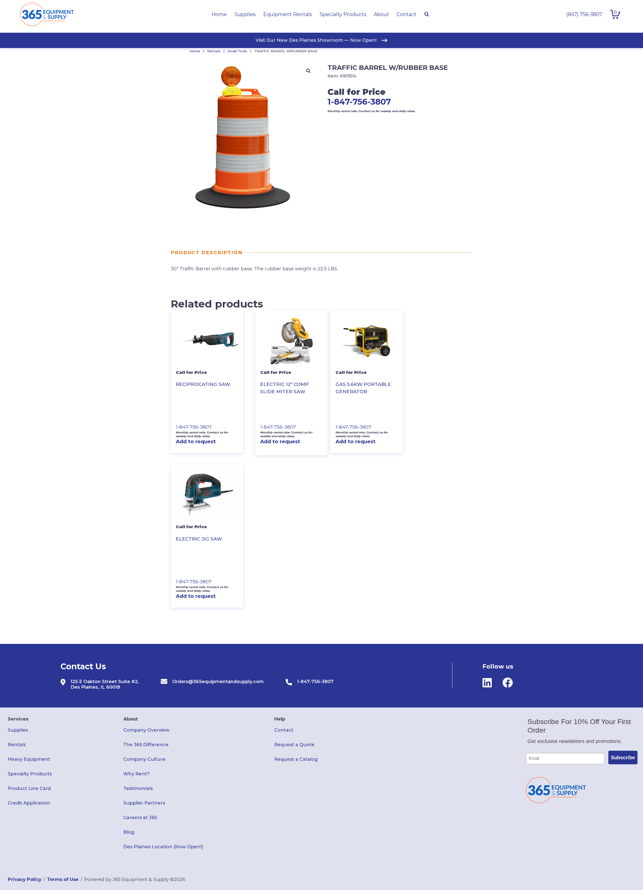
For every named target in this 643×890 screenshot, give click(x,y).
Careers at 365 (140, 817)
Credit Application (29, 803)
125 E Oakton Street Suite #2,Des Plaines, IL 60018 (105, 684)
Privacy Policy (24, 879)
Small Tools (237, 51)
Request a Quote (294, 744)
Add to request (196, 441)
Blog (128, 832)
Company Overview (146, 730)
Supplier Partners (144, 803)
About (130, 719)
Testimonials (138, 788)
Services (18, 719)
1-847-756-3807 (359, 102)
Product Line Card (29, 788)
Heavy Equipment (29, 759)
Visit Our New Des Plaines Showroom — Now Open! (316, 40)
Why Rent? (136, 774)
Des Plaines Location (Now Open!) (163, 847)
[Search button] (426, 14)
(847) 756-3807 (584, 14)
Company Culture (144, 759)
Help (279, 719)
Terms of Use (63, 879)
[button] (308, 70)
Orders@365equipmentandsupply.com (218, 681)
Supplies (18, 730)
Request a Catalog (296, 759)
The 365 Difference (146, 744)
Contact (283, 730)
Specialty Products (30, 774)
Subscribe (623, 757)
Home (195, 51)
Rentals (214, 51)
